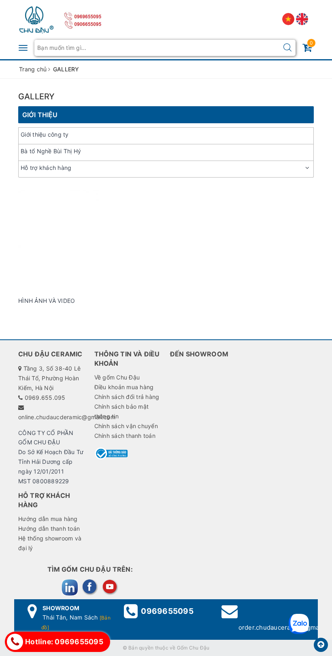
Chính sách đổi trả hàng (127, 396)
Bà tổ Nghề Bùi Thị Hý (51, 151)
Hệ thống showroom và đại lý (49, 543)
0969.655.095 (45, 397)
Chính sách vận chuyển (126, 425)
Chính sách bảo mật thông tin (121, 411)
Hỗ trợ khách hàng (46, 167)
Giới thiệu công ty (45, 134)
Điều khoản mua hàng (124, 387)
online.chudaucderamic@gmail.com (66, 417)
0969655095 (167, 611)
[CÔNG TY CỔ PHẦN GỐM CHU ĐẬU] (36, 18)
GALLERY (36, 96)
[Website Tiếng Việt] (289, 18)
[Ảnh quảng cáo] (166, 239)
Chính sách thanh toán (124, 435)
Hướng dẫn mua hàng (48, 518)
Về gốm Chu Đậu (117, 377)
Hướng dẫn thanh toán (49, 528)
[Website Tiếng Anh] (302, 18)
